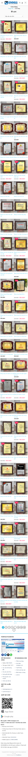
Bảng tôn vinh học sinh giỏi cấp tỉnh (6, 96)
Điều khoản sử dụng (20, 672)
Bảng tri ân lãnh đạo (4, 196)
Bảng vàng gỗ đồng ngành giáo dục (6, 295)
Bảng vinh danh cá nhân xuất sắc (7, 416)
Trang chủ (10, 8)
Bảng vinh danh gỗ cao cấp (6, 478)
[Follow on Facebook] (2, 654)
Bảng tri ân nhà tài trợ (19, 196)
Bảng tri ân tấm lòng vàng (20, 214)
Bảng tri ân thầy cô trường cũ (20, 234)
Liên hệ (17, 674)
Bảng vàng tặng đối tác (19, 294)
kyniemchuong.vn (6, 691)
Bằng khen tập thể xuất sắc (6, 76)
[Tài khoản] (22, 2)
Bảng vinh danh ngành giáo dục (6, 580)
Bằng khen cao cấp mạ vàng (6, 56)
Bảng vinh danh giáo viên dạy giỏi (20, 458)
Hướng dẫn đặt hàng (7, 674)
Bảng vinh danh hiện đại (19, 478)
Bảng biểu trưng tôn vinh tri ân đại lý (6, 36)
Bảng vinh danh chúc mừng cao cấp (20, 416)
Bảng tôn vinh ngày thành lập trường (7, 117)
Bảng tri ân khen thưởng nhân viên (19, 176)
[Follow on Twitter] (5, 654)
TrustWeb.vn (18, 755)
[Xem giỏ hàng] (25, 2)
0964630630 (13, 737)
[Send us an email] (8, 654)
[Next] (14, 630)
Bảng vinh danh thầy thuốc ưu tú (20, 622)
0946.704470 (9, 663)
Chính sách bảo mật (20, 670)
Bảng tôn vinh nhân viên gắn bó (20, 117)
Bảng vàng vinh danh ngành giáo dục (20, 374)
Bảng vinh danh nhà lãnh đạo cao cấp (20, 601)
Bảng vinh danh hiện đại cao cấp (20, 497)
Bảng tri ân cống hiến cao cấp (21, 157)
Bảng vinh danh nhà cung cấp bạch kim (7, 601)
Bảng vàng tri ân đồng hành (20, 336)
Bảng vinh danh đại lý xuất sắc (6, 437)
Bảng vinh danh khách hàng (6, 516)
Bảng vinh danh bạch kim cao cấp (7, 395)
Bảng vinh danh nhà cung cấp (20, 579)
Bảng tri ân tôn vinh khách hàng (20, 253)
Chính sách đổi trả (7, 680)
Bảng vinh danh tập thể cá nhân (6, 622)
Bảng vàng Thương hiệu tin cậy (6, 316)
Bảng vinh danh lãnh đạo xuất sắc (20, 559)
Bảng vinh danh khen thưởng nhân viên (7, 559)
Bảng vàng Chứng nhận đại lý (20, 273)
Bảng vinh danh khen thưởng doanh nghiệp (20, 538)
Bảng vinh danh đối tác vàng (6, 457)
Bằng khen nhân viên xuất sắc (20, 57)
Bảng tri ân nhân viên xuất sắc (6, 215)
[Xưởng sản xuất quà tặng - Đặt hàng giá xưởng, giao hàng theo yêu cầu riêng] (11, 3)
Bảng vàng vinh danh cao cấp (7, 373)
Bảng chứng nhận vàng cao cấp (20, 36)
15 (24, 627)
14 (21, 627)
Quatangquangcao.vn (7, 689)
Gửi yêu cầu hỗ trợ (7, 671)
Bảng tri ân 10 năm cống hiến (7, 157)
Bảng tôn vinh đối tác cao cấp (21, 76)
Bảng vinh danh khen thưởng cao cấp (20, 516)
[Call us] (11, 654)
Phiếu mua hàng (19, 661)
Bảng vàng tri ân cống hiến (6, 336)
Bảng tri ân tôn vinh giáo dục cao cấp (6, 253)
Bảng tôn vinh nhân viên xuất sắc (20, 137)
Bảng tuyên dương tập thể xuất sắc (6, 274)
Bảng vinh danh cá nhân (19, 394)
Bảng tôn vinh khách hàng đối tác (20, 96)
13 (18, 627)
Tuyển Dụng (19, 667)
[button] (2, 3)
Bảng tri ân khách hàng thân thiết (6, 176)
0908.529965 (14, 739)
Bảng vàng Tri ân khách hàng (20, 354)
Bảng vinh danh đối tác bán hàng (20, 437)
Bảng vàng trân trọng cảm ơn (20, 315)
